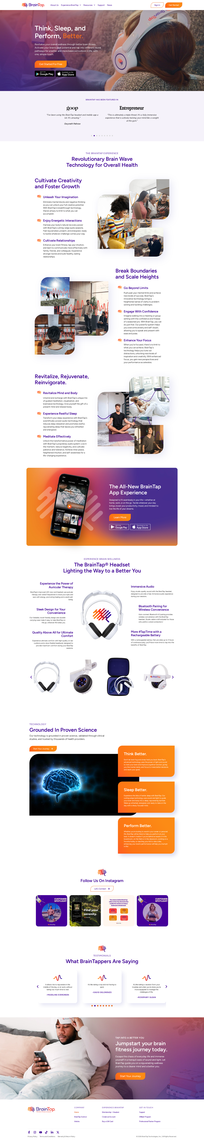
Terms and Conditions (47, 1137)
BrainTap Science (80, 1117)
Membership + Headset (110, 1112)
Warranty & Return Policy (66, 1137)
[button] (91, 135)
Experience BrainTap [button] (69, 5)
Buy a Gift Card (107, 1121)
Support (101, 5)
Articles (77, 1121)
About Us (54, 5)
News (109, 5)
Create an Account (108, 1117)
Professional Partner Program (149, 1121)
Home (76, 1112)
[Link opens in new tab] (51, 910)
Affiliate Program (145, 1117)
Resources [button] (88, 5)
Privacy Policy (32, 1137)
